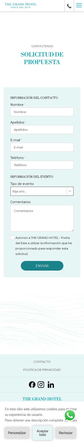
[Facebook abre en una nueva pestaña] (32, 384)
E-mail (16, 140)
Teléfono (18, 158)
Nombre (18, 105)
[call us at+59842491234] (69, 5)
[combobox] (42, 191)
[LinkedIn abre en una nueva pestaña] (51, 384)
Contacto (48, 362)
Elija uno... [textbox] (19, 191)
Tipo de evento (22, 184)
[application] (42, 423)
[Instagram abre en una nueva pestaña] (41, 384)
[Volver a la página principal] (20, 5)
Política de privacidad (48, 370)
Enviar (42, 266)
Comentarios (20, 202)
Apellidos (18, 122)
